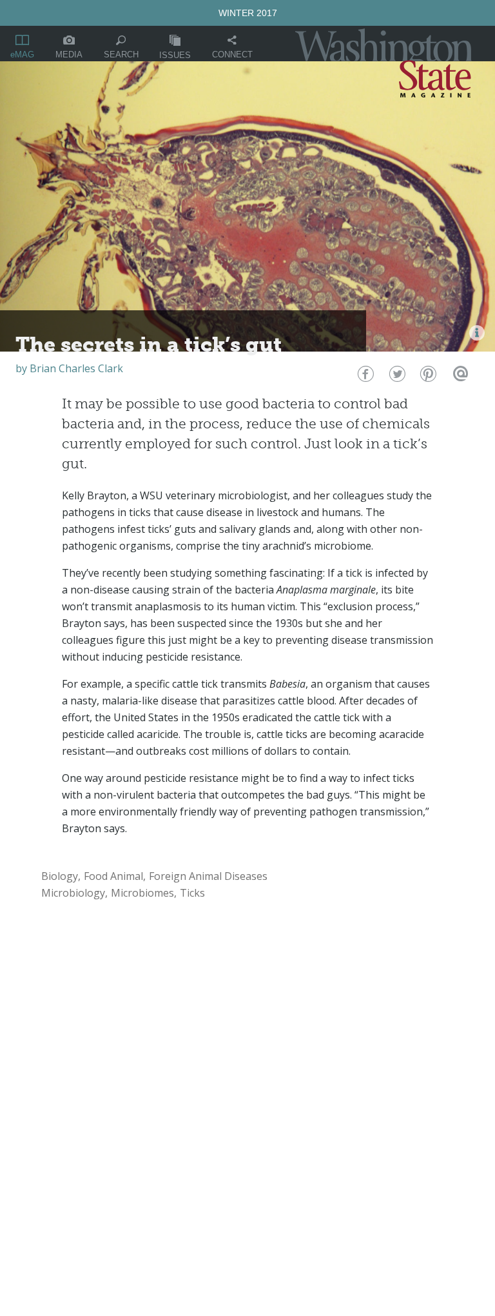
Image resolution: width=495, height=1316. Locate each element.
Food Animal (113, 876)
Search (121, 54)
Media (68, 54)
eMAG (22, 54)
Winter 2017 (247, 13)
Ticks (192, 893)
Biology (59, 876)
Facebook (364, 377)
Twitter (396, 377)
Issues (175, 55)
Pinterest (427, 377)
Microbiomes (142, 893)
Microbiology (73, 893)
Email (459, 377)
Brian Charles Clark (76, 368)
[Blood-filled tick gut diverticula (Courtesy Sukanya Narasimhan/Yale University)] (477, 333)
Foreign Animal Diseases (208, 876)
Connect (232, 54)
